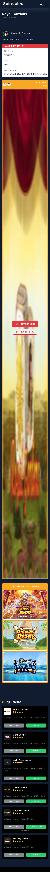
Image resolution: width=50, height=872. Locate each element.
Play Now (36, 725)
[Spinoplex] (13, 4)
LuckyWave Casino (22, 760)
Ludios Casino (20, 787)
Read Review (14, 725)
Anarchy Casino (20, 838)
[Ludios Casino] (7, 792)
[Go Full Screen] (9, 84)
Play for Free (27, 331)
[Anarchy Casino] (7, 843)
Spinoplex (26, 33)
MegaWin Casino (21, 810)
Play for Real (27, 323)
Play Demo (25, 604)
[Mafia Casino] (7, 739)
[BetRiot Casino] (7, 714)
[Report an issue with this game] (5, 84)
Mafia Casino (19, 735)
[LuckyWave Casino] (7, 764)
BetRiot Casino (20, 709)
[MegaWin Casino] (7, 815)
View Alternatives (36, 827)
